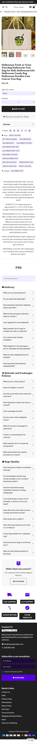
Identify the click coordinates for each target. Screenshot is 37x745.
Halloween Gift (8, 143)
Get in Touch (18, 581)
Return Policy (7, 706)
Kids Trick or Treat (10, 162)
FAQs (4, 695)
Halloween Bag (25, 139)
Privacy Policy (7, 699)
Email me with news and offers (14, 671)
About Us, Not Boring (9, 723)
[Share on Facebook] (10, 130)
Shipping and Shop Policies (11, 716)
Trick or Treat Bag (9, 166)
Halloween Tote (17, 171)
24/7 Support (27, 602)
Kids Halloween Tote (10, 158)
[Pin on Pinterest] (18, 130)
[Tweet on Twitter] (14, 130)
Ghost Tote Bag (14, 135)
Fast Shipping (10, 602)
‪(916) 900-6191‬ (8, 648)
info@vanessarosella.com (12, 644)
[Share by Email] (25, 130)
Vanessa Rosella (23, 731)
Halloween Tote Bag (24, 143)
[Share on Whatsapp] (21, 130)
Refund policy (7, 702)
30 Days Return (10, 615)
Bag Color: (8, 89)
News (4, 719)
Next (33, 33)
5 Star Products (27, 616)
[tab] (18, 124)
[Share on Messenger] (29, 130)
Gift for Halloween (10, 139)
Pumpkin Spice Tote (26, 162)
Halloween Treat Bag (11, 147)
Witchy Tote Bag (25, 166)
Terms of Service (8, 713)
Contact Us (6, 692)
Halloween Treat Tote (11, 151)
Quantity (5, 98)
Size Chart (5, 709)
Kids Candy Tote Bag (10, 154)
